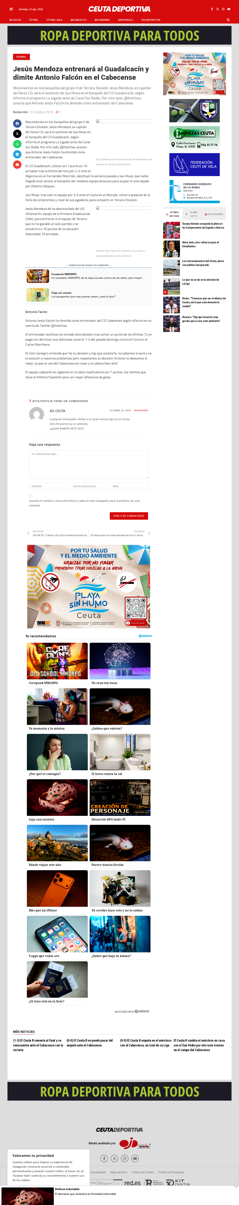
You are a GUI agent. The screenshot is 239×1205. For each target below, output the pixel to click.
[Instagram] (223, 9)
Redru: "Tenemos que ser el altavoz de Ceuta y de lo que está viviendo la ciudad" (204, 302)
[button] (11, 9)
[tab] (173, 214)
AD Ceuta (15, 20)
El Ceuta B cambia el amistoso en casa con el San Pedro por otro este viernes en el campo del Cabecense (199, 1045)
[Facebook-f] (212, 9)
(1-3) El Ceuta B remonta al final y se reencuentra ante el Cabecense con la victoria (38, 1045)
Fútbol (33, 20)
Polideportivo (150, 20)
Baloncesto (78, 20)
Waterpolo (125, 20)
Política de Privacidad (171, 1172)
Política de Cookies (143, 1172)
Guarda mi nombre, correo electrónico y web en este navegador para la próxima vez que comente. (84, 503)
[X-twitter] (217, 9)
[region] (48, 1173)
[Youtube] (229, 9)
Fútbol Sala (54, 20)
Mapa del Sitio (118, 1172)
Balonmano (102, 20)
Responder (141, 410)
